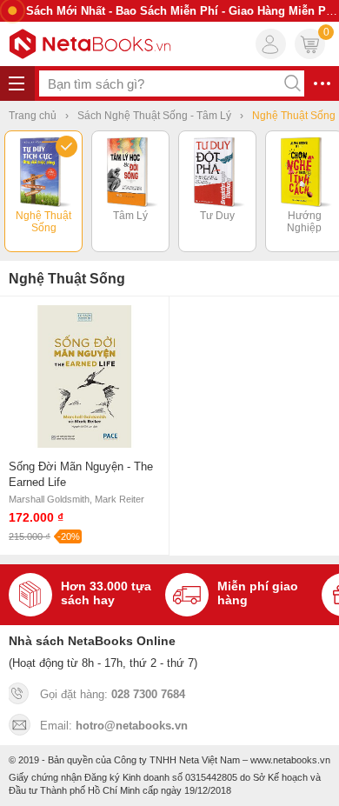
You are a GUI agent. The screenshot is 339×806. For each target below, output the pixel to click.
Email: (114, 725)
